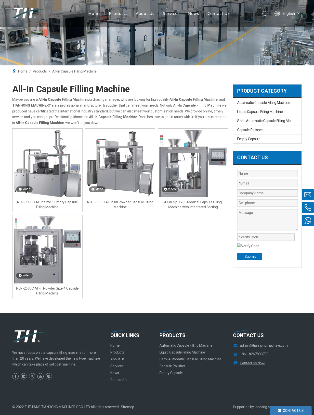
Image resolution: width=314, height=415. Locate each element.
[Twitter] (32, 376)
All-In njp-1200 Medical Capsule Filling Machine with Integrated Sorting (193, 204)
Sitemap (127, 407)
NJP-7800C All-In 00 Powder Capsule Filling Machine (120, 204)
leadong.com (265, 407)
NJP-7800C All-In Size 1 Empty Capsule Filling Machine (47, 204)
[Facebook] (15, 376)
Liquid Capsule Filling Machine (260, 112)
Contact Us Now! (252, 363)
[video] (47, 165)
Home (95, 13)
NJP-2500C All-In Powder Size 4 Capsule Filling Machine (47, 290)
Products (118, 13)
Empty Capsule (249, 139)
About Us (145, 13)
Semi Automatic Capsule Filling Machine (268, 121)
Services (171, 13)
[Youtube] (40, 376)
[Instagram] (49, 376)
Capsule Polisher (250, 130)
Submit (250, 256)
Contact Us (219, 13)
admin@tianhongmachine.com (264, 345)
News (193, 13)
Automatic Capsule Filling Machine (263, 103)
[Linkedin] (24, 376)
